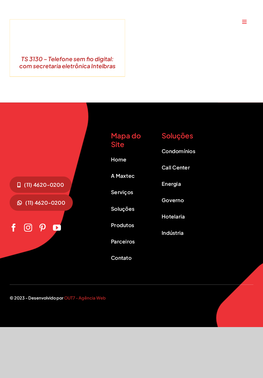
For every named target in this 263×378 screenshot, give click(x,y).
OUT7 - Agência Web (85, 297)
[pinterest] (42, 228)
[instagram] (28, 228)
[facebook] (14, 228)
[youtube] (57, 228)
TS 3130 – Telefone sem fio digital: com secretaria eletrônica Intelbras (67, 62)
